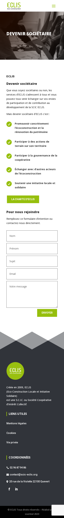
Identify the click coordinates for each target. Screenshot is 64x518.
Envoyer (47, 312)
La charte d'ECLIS (23, 199)
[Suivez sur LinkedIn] (16, 489)
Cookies (11, 433)
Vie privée (12, 442)
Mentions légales (16, 423)
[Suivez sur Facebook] (9, 489)
